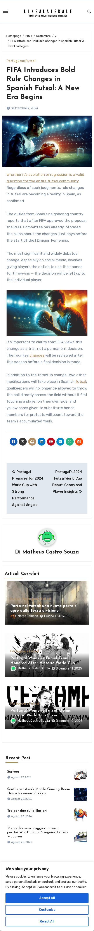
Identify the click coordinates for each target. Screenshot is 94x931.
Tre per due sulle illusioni (27, 811)
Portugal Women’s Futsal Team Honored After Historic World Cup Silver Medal (42, 663)
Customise (47, 910)
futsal (80, 381)
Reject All (47, 921)
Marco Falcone (28, 616)
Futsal (15, 599)
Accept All (47, 898)
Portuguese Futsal (21, 61)
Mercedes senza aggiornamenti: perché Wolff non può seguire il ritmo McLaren (37, 832)
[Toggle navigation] (5, 11)
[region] (47, 896)
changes (37, 355)
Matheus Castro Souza (50, 552)
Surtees (13, 772)
